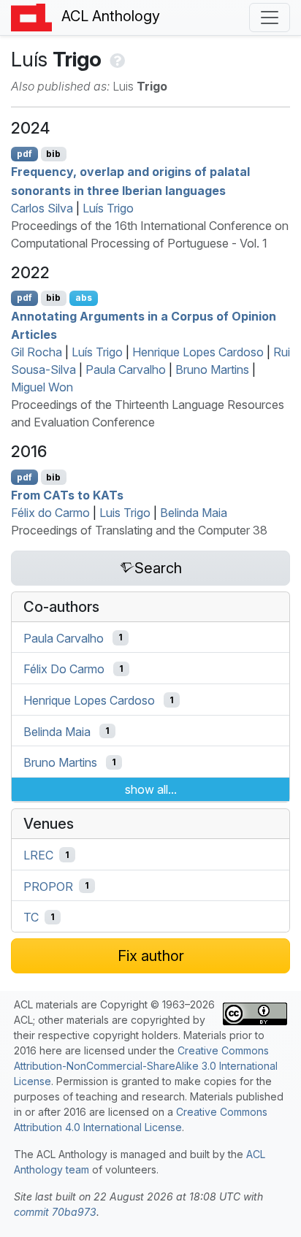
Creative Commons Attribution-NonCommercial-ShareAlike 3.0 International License (146, 1065)
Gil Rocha (36, 352)
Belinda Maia (193, 512)
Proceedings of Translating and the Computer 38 (139, 530)
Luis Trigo (124, 512)
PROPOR (48, 885)
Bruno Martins (212, 369)
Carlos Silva (42, 208)
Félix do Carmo (50, 512)
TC (31, 917)
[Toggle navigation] (269, 17)
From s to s (67, 495)
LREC (38, 855)
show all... (151, 789)
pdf (24, 153)
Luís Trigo (108, 208)
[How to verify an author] (116, 59)
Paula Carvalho (125, 369)
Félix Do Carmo (63, 669)
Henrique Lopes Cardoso (198, 352)
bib (53, 153)
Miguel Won (42, 387)
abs (83, 297)
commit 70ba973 (55, 1212)
